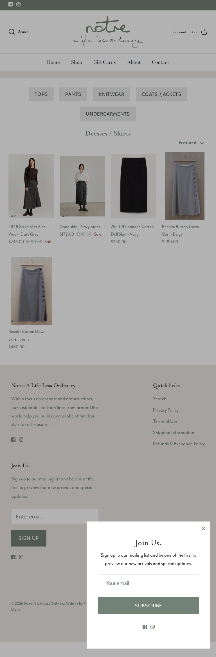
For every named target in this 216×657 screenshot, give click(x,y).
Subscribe (148, 605)
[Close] (203, 528)
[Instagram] (152, 627)
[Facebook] (145, 627)
